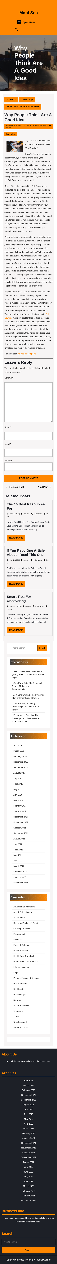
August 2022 (19, 839)
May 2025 (17, 789)
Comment (8, 378)
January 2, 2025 (15, 606)
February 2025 (20, 806)
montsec (29, 125)
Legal (15, 972)
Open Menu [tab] (29, 22)
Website (8, 460)
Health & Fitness (20, 950)
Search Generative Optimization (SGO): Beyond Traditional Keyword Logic (28, 674)
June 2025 (18, 784)
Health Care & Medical (23, 956)
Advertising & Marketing (24, 906)
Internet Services (21, 967)
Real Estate (18, 989)
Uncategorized (20, 1022)
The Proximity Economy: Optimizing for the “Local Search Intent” (26, 706)
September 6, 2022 (14, 125)
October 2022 (19, 828)
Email (7, 444)
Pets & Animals (20, 983)
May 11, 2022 (14, 560)
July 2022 (17, 844)
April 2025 (17, 795)
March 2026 (18, 751)
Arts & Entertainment (22, 912)
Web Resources (20, 1027)
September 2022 (20, 833)
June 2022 (18, 850)
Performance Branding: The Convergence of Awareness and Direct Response (26, 718)
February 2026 (20, 756)
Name (7, 427)
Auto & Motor (19, 917)
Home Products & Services (25, 961)
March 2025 (18, 800)
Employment (19, 934)
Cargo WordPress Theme (19, 1260)
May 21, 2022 (14, 514)
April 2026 (17, 745)
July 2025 (17, 778)
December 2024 (20, 817)
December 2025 (20, 762)
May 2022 (17, 855)
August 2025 (19, 773)
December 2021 (20, 882)
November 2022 (20, 822)
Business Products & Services (27, 923)
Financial (17, 939)
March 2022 (18, 866)
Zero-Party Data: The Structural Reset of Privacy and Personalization (27, 686)
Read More (17, 538)
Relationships (19, 994)
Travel (16, 1016)
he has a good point (27, 354)
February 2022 (20, 871)
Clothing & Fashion (21, 928)
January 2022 (19, 877)
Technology (27, 100)
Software (17, 1000)
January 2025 (19, 811)
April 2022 (17, 860)
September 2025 (20, 767)
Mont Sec (28, 12)
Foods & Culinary (21, 945)
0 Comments (38, 514)
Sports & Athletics (21, 1005)
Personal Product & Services (26, 978)
